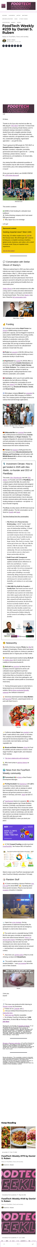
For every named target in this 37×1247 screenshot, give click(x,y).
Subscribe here (7, 1013)
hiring (20, 777)
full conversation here (19, 297)
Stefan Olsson (7, 288)
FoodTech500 (7, 846)
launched (8, 699)
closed (5, 330)
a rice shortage (16, 922)
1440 (28, 236)
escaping (6, 890)
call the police (19, 954)
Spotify (11, 512)
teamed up (23, 784)
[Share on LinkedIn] (15, 46)
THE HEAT (14, 126)
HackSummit (9, 801)
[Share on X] (9, 46)
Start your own (9, 1015)
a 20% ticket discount (11, 175)
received (16, 666)
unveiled (26, 732)
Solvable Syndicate (23, 1025)
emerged (21, 432)
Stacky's (27, 295)
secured (14, 352)
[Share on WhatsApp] (21, 46)
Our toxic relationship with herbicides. (17, 758)
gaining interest (22, 762)
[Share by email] (3, 46)
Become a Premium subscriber (11, 1043)
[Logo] (3, 6)
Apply (23, 794)
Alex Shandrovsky (16, 477)
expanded (29, 393)
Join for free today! (9, 251)
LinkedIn (16, 1008)
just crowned (22, 963)
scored (18, 361)
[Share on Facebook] (6, 46)
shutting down (8, 660)
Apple (18, 512)
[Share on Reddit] (18, 46)
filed (30, 647)
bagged (15, 450)
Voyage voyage (8, 1006)
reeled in (12, 384)
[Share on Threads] (12, 46)
